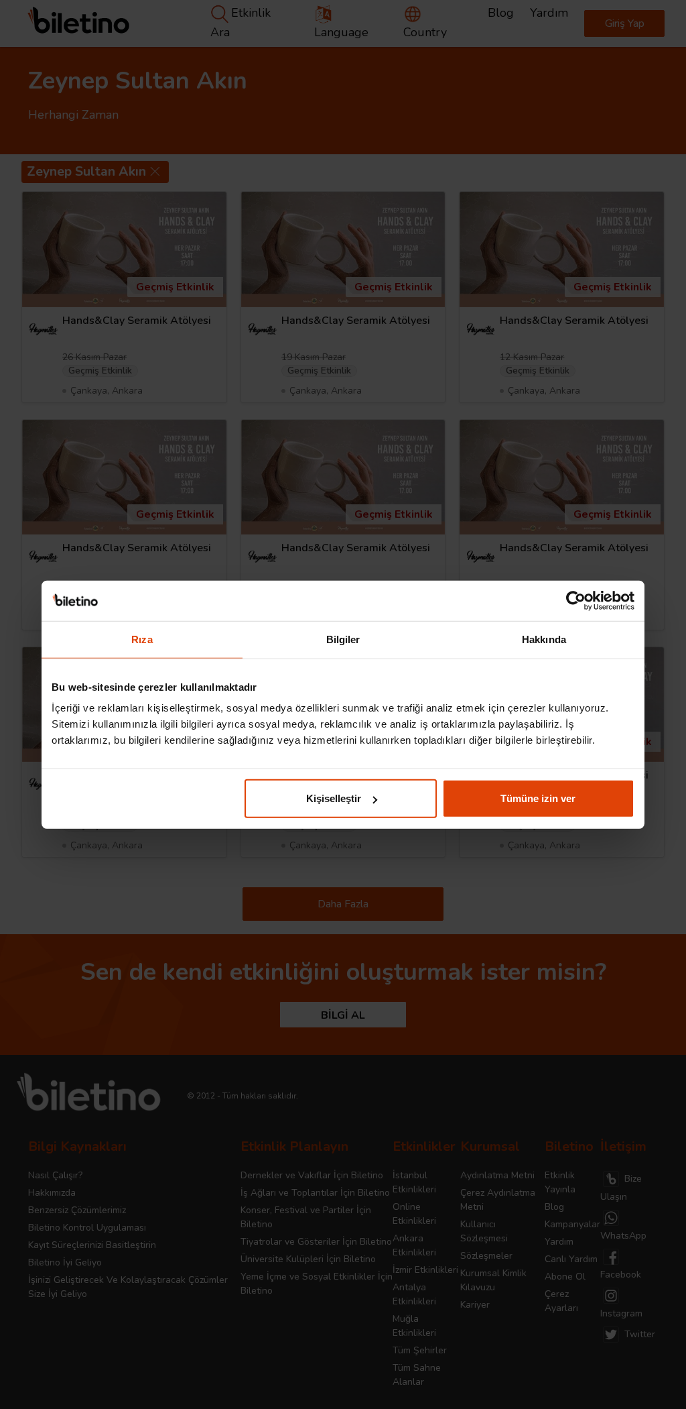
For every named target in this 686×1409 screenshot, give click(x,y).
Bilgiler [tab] (343, 638)
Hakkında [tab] (544, 638)
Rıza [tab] (141, 638)
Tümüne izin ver (537, 798)
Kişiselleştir (333, 798)
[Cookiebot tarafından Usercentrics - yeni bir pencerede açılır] (575, 600)
